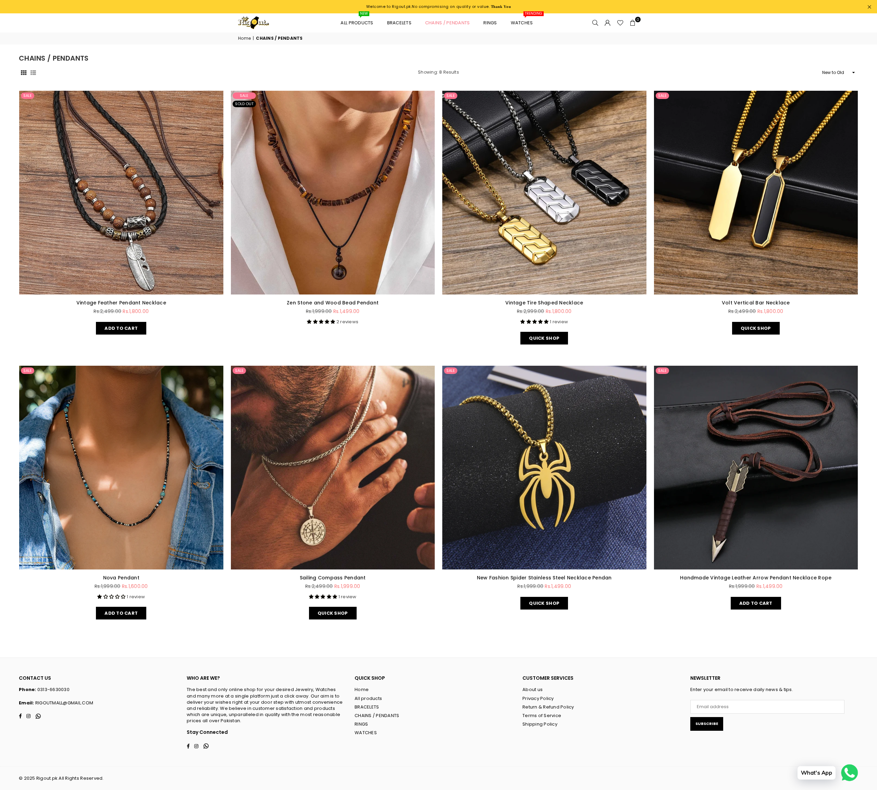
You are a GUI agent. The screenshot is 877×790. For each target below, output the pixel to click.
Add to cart (121, 326)
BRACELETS (399, 23)
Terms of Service (541, 715)
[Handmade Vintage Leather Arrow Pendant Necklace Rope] (756, 468)
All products (357, 19)
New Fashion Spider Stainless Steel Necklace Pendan (544, 577)
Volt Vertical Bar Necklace (756, 302)
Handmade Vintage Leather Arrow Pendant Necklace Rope (756, 577)
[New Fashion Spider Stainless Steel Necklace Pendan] (544, 468)
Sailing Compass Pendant (333, 577)
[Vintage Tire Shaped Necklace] (544, 193)
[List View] (33, 72)
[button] (633, 23)
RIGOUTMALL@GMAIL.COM (64, 703)
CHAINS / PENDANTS (447, 23)
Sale (27, 95)
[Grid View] (23, 72)
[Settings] (608, 23)
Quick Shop (544, 336)
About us (532, 689)
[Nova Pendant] (121, 468)
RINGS (490, 23)
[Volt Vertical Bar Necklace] (756, 193)
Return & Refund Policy (548, 707)
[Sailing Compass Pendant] (333, 468)
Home (244, 38)
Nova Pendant (121, 577)
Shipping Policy (539, 724)
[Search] (595, 23)
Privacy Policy (538, 698)
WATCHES (524, 19)
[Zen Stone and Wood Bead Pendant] (333, 193)
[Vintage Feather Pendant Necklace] (121, 193)
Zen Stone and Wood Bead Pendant (333, 302)
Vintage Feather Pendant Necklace (121, 302)
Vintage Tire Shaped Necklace (544, 302)
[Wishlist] (620, 23)
